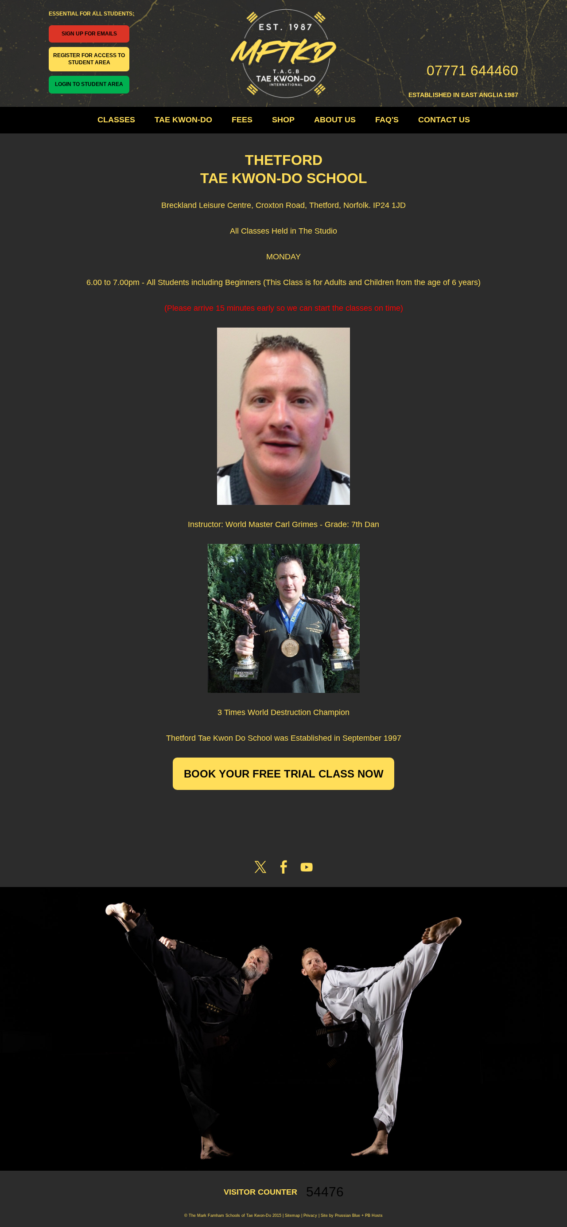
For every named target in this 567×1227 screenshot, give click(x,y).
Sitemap (292, 1215)
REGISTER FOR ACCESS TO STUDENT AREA (89, 59)
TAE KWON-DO (183, 120)
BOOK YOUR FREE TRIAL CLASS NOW (284, 774)
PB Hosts (374, 1215)
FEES (242, 120)
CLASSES (116, 120)
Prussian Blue (347, 1215)
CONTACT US (444, 120)
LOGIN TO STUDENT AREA (89, 84)
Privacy (309, 1215)
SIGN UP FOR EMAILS (89, 34)
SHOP (283, 120)
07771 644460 (472, 70)
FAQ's (387, 120)
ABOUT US (335, 120)
